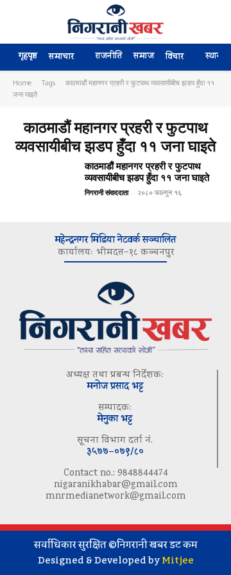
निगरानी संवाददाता (106, 192)
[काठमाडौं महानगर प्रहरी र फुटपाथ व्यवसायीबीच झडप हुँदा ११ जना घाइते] (43, 185)
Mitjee (178, 560)
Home (22, 82)
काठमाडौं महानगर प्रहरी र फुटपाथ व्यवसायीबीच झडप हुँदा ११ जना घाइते (147, 172)
